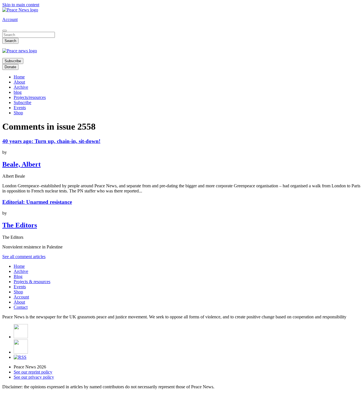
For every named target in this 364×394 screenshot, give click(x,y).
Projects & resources (32, 281)
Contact (21, 307)
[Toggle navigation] (4, 31)
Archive (21, 87)
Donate (10, 67)
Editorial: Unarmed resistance (37, 202)
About (19, 82)
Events (20, 107)
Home (19, 76)
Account (10, 19)
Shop (18, 112)
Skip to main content (20, 4)
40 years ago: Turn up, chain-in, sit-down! (51, 141)
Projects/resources (30, 97)
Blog (18, 276)
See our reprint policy (33, 372)
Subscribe (13, 61)
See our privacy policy (34, 377)
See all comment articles (24, 256)
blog (18, 92)
